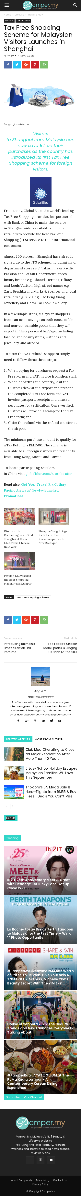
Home (7, 14)
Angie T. (12, 55)
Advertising (42, 1180)
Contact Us (60, 1180)
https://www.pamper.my (40, 696)
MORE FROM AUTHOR (49, 739)
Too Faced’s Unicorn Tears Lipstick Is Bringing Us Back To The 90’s (59, 648)
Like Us (10, 818)
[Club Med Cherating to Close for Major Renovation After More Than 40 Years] (14, 754)
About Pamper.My (21, 1180)
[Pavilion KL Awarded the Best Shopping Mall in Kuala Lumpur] (19, 561)
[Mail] (44, 721)
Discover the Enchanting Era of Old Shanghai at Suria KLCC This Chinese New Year (18, 539)
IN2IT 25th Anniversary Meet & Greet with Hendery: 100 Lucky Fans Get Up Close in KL (38, 884)
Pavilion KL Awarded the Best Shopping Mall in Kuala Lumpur (18, 579)
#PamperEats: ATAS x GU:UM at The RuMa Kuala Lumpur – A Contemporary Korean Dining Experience (38, 1081)
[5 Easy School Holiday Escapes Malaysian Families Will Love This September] (14, 773)
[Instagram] (36, 721)
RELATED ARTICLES (18, 739)
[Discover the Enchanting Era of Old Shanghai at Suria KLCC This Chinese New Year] (19, 516)
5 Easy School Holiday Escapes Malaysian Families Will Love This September (51, 773)
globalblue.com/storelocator (49, 474)
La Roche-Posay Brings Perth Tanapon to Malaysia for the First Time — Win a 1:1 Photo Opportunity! (40, 933)
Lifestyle (19, 14)
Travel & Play (35, 14)
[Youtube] (61, 721)
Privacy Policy (40, 1184)
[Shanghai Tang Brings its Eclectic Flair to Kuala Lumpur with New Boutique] (54, 516)
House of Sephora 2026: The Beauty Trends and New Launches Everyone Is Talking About (40, 1028)
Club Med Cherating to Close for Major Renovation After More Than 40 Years (50, 754)
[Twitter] (53, 721)
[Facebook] (20, 721)
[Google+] (28, 721)
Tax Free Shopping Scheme (33, 597)
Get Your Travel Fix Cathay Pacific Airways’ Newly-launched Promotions (35, 490)
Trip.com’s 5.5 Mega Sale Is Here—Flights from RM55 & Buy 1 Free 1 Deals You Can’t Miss (51, 792)
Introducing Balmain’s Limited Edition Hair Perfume (19, 648)
